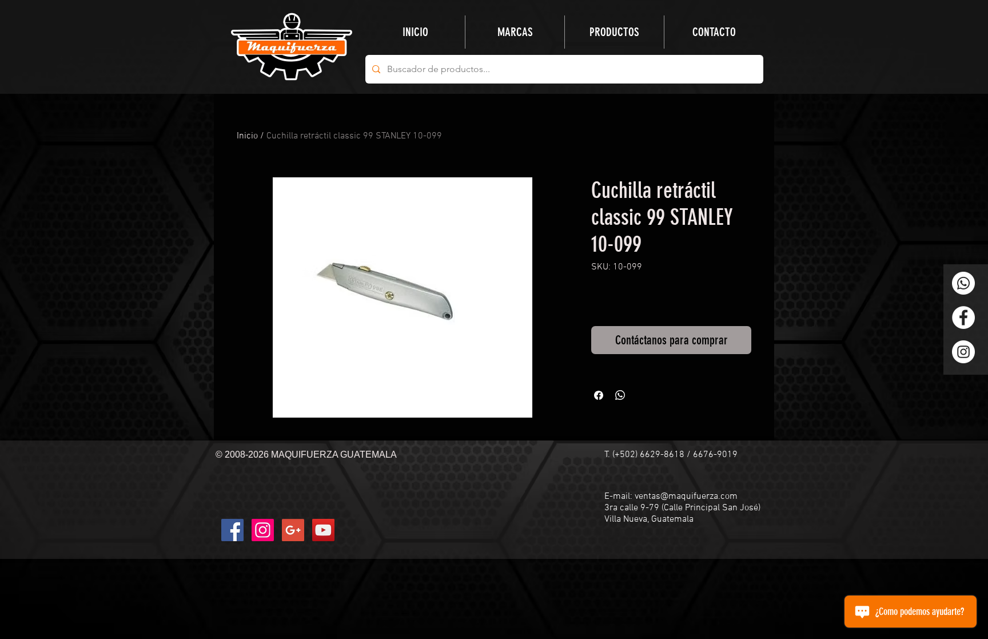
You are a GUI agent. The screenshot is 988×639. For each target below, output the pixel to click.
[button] (614, 32)
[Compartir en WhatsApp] (620, 395)
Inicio (247, 136)
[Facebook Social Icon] (232, 530)
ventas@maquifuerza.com (686, 496)
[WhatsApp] (963, 283)
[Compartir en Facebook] (598, 395)
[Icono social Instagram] (263, 530)
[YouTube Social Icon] (323, 530)
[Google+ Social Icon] (293, 530)
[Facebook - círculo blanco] (963, 317)
